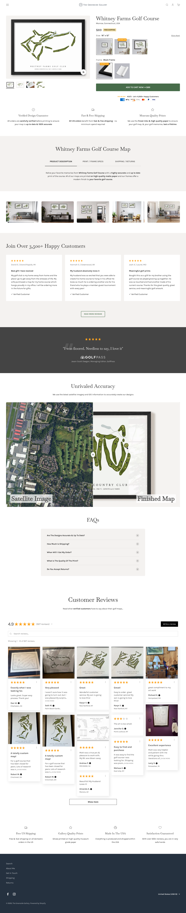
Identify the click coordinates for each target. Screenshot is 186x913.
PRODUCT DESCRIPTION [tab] (61, 161)
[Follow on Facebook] (7, 894)
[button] (51, 624)
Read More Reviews (93, 314)
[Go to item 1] (10, 85)
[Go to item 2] (20, 85)
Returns (9, 883)
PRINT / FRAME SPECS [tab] (93, 161)
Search (9, 863)
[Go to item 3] (30, 85)
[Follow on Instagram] (14, 894)
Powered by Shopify (38, 903)
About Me (10, 868)
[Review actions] (36, 682)
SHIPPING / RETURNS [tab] (125, 161)
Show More (49, 701)
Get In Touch (11, 873)
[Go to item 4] (40, 85)
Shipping (10, 878)
